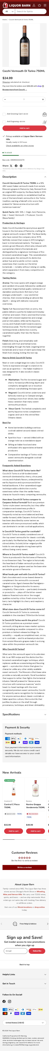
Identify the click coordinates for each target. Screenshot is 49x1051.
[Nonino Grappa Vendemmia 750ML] (35, 788)
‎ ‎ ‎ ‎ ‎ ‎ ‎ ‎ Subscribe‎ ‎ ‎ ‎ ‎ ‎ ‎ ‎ (37, 951)
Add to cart (24, 128)
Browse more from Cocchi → (15, 89)
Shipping (6, 82)
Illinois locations (25, 907)
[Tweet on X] (11, 165)
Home (5, 19)
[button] (39, 5)
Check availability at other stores (20, 145)
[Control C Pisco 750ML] (13, 788)
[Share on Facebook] (16, 165)
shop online (40, 907)
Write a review (24, 867)
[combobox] (24, 11)
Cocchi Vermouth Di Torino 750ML (21, 19)
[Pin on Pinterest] (21, 165)
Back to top (25, 964)
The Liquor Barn (14, 1031)
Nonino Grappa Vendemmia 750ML (35, 806)
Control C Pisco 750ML (12, 806)
